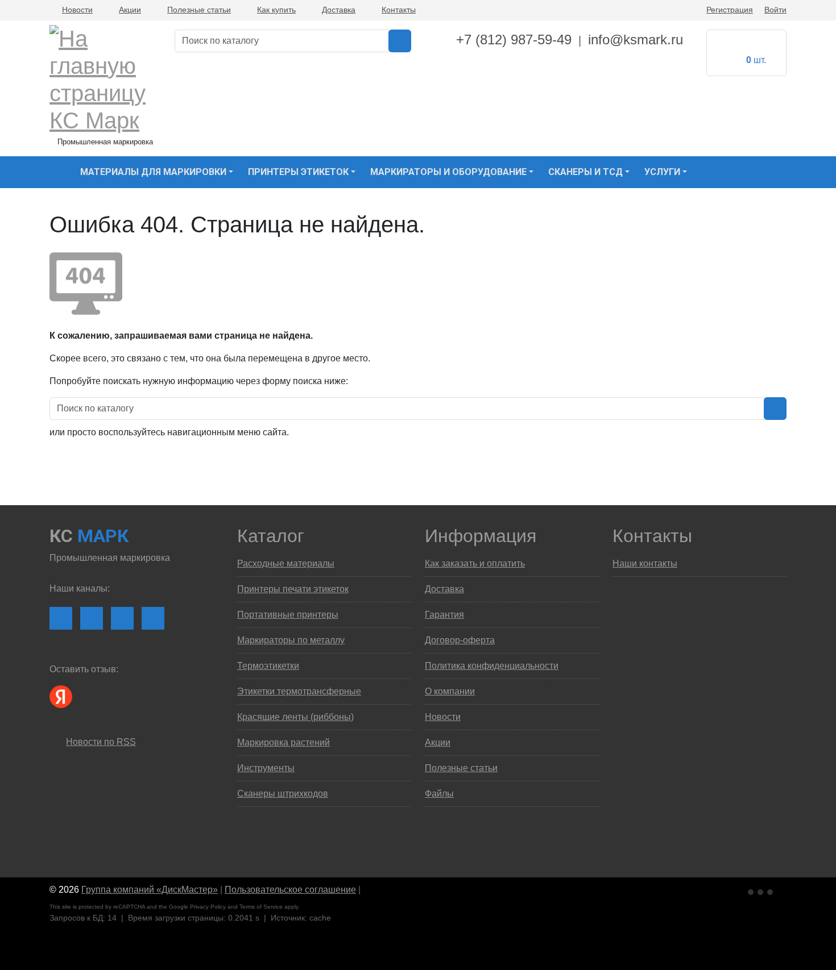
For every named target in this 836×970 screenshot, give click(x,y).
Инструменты (266, 768)
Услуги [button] (662, 171)
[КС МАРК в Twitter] (153, 618)
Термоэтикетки (268, 666)
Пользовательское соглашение (290, 889)
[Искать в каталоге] (399, 41)
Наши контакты (644, 563)
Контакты (399, 9)
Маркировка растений (283, 742)
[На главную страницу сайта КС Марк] (56, 172)
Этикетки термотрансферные (299, 691)
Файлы (439, 793)
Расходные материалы (285, 563)
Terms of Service (261, 907)
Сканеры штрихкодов (282, 793)
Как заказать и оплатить (475, 563)
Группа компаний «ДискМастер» (149, 889)
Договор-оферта (460, 640)
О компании (450, 691)
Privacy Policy (208, 907)
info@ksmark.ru (635, 39)
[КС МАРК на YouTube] (91, 618)
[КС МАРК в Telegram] (122, 618)
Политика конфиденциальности (491, 666)
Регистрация (729, 9)
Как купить (276, 9)
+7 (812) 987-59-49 (514, 39)
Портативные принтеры (287, 614)
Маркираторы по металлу (291, 640)
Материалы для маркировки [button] (153, 171)
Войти (775, 9)
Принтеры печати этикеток (293, 589)
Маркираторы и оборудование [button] (448, 171)
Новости (77, 9)
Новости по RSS (101, 742)
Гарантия (444, 614)
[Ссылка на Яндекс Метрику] (761, 890)
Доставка (338, 9)
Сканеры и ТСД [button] (585, 171)
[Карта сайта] (368, 889)
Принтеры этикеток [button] (298, 171)
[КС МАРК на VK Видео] (60, 618)
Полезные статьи (199, 9)
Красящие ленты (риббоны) (295, 717)
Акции (130, 9)
